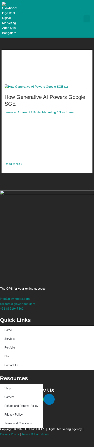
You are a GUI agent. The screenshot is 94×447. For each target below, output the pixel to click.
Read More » (14, 163)
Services (10, 338)
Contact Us (11, 365)
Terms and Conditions (18, 423)
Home (8, 330)
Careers (9, 397)
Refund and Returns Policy (21, 405)
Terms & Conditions (35, 434)
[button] (87, 18)
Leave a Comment (17, 112)
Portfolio (9, 347)
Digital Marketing (44, 112)
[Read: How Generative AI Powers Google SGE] (36, 86)
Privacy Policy (13, 414)
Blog (7, 356)
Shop (7, 388)
